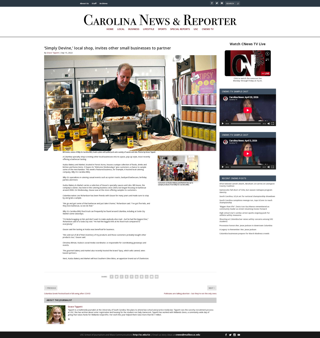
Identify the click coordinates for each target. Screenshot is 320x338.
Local (120, 29)
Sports (162, 29)
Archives (104, 3)
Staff (94, 3)
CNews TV (208, 29)
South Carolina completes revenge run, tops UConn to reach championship (246, 201)
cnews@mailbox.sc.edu (188, 334)
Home (110, 29)
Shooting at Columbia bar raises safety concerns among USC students (246, 220)
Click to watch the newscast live (248, 78)
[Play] (223, 123)
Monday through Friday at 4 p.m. (247, 81)
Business (133, 29)
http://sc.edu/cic (141, 334)
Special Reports (180, 29)
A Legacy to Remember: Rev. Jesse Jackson (238, 229)
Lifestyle (148, 29)
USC (196, 29)
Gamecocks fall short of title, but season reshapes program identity (246, 191)
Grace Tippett (53, 52)
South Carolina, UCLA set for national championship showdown (247, 196)
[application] (248, 110)
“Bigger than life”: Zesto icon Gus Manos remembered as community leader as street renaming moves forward (244, 207)
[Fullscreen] (273, 123)
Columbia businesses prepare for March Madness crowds (244, 233)
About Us (84, 3)
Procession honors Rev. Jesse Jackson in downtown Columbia (246, 225)
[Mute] (269, 123)
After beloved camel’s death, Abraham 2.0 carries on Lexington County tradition (247, 185)
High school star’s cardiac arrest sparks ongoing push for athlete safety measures (245, 214)
